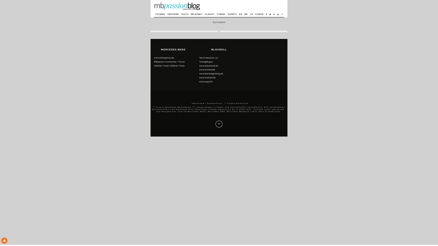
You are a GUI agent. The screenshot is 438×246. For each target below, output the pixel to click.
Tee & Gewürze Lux (208, 58)
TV (251, 14)
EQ (240, 14)
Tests (185, 14)
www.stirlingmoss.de (164, 58)
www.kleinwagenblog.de (211, 73)
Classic (209, 14)
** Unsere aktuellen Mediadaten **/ (174, 107)
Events (232, 14)
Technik (160, 14)
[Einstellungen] (4, 240)
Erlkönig (196, 14)
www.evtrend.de (207, 69)
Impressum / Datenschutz (207, 103)
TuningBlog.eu (206, 62)
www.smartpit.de (207, 77)
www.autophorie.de (208, 66)
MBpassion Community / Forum (169, 62)
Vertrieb (173, 14)
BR (246, 14)
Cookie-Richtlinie (237, 103)
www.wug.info (206, 81)
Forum (259, 14)
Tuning (221, 14)
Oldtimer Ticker (161, 66)
